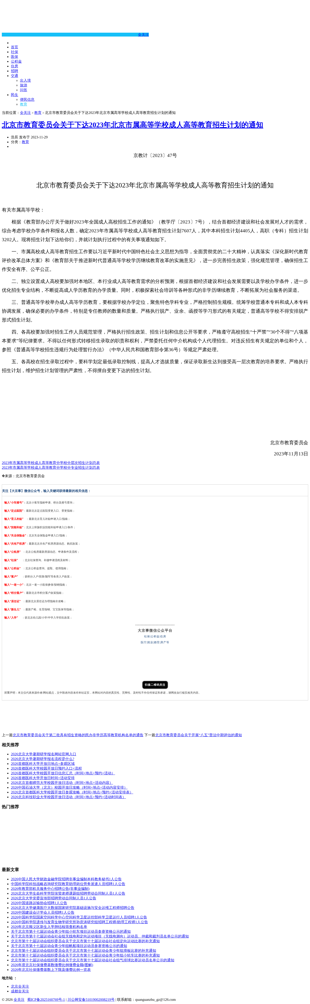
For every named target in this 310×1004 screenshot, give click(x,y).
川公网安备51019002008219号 (91, 1000)
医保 (14, 57)
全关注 (143, 35)
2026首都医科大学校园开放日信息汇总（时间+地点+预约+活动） (63, 773)
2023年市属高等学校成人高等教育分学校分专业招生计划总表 (51, 467)
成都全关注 (20, 991)
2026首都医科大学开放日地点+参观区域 (43, 764)
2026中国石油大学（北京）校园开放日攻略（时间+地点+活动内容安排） (69, 787)
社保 (14, 52)
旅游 (23, 85)
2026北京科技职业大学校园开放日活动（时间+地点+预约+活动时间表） (68, 797)
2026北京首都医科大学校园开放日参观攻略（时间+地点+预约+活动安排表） (72, 792)
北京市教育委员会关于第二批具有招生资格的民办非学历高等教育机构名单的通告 (78, 735)
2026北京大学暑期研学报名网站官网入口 (43, 754)
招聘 (14, 71)
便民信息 (27, 99)
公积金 (16, 61)
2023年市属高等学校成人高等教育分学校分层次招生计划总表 (51, 463)
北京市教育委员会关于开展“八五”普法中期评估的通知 (198, 735)
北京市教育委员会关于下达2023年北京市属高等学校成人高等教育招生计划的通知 (132, 125)
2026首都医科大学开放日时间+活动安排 (43, 778)
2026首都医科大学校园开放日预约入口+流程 (46, 768)
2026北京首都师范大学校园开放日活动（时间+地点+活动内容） (62, 783)
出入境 (25, 80)
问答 (23, 90)
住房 (14, 66)
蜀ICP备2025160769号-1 (46, 1000)
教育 (23, 104)
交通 (14, 76)
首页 (14, 47)
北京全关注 (20, 986)
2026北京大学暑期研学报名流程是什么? (42, 759)
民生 (14, 95)
